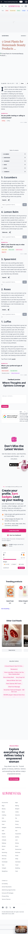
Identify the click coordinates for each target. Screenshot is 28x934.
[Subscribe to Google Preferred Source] (10, 416)
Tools (16, 871)
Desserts (17, 815)
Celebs (17, 812)
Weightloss (5, 871)
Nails (3, 849)
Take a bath (4, 249)
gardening (5, 35)
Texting (3, 120)
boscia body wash (8, 677)
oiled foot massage (14, 687)
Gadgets (4, 827)
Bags (3, 805)
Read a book (11, 249)
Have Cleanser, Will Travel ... (14, 683)
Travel (16, 865)
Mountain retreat (5, 373)
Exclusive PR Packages (7, 893)
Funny (16, 824)
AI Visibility (5, 883)
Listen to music (19, 249)
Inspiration (18, 833)
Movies (4, 846)
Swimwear (18, 862)
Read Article (15, 650)
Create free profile (14, 530)
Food (3, 824)
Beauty (3, 808)
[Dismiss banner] (25, 411)
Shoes (7, 10)
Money (17, 843)
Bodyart (17, 808)
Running (4, 855)
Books (3, 812)
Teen (3, 865)
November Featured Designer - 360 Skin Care (14, 691)
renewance (14, 669)
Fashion (4, 821)
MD (17, 83)
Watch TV (4, 252)
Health (3, 833)
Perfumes (17, 852)
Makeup (4, 843)
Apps (16, 802)
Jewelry (17, 837)
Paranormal (12, 10)
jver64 (13, 359)
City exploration (13, 370)
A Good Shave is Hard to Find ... (14, 666)
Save (22, 83)
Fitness (18, 10)
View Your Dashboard (15, 535)
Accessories (5, 802)
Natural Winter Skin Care (14, 680)
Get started (21, 567)
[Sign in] (26, 6)
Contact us (4, 880)
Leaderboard (6, 567)
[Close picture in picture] (16, 927)
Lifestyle (4, 840)
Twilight (23, 10)
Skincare (4, 858)
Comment (5, 406)
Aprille (4, 83)
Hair (3, 10)
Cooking (4, 815)
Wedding (17, 868)
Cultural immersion (15, 373)
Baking (17, 805)
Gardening (18, 827)
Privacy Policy (5, 896)
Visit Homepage (14, 779)
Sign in (8, 540)
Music (16, 846)
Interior (4, 837)
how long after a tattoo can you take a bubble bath (14, 673)
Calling (8, 120)
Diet (3, 818)
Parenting (4, 852)
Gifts (3, 830)
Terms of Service (6, 899)
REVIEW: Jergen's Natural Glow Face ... (14, 696)
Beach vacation (5, 370)
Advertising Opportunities (8, 890)
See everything (6, 608)
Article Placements (7, 886)
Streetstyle (4, 862)
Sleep (16, 858)
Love (16, 840)
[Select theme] (22, 6)
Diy (16, 818)
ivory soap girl (20, 677)
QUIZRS (25, 122)
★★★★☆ (23, 35)
